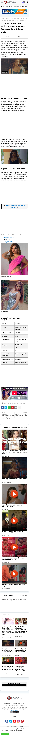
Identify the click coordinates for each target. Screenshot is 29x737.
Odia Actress (9, 6)
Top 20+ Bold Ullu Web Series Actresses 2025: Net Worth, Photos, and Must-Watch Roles (14, 452)
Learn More (19, 730)
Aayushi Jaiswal (9, 238)
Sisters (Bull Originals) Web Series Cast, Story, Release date (13, 585)
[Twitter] (6, 407)
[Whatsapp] (9, 407)
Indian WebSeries (13, 403)
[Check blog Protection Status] (14, 713)
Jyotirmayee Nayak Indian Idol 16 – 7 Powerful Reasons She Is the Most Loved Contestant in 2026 (8, 630)
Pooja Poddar (8, 242)
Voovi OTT (8, 18)
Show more (24, 427)
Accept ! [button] (5, 734)
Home (2, 6)
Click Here (14, 685)
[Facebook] (2, 407)
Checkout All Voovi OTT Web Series (15, 206)
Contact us (14, 710)
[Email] (15, 407)
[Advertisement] (14, 86)
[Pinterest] (12, 407)
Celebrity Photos (19, 6)
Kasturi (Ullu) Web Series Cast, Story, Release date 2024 (12, 505)
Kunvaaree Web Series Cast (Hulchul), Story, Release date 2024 (13, 558)
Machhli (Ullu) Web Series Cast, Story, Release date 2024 (13, 532)
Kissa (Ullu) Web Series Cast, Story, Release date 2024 (14, 479)
